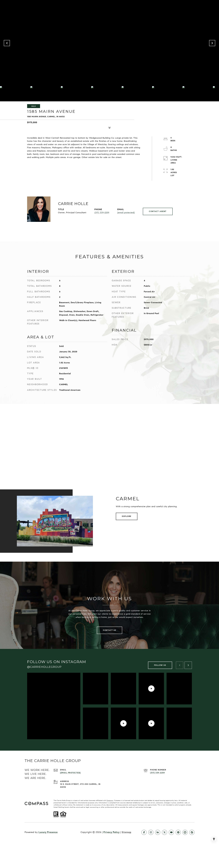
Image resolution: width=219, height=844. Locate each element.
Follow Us (160, 665)
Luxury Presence (48, 832)
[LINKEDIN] (157, 832)
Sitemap (126, 832)
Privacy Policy (111, 832)
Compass (110, 800)
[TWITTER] (164, 832)
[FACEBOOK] (144, 832)
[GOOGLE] (191, 832)
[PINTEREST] (178, 832)
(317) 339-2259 (101, 212)
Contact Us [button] (109, 630)
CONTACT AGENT (158, 211)
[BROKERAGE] (185, 832)
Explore (126, 516)
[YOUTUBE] (171, 832)
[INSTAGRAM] (150, 832)
